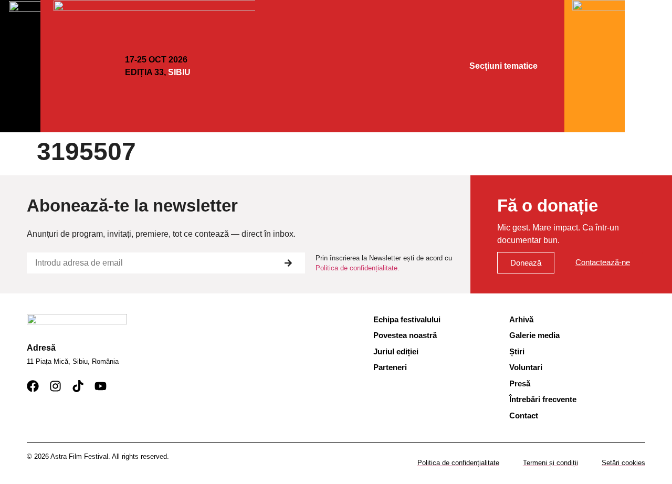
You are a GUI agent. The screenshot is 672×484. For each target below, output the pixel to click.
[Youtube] (100, 386)
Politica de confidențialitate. (358, 268)
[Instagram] (55, 386)
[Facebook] (33, 386)
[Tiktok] (78, 386)
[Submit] (288, 262)
